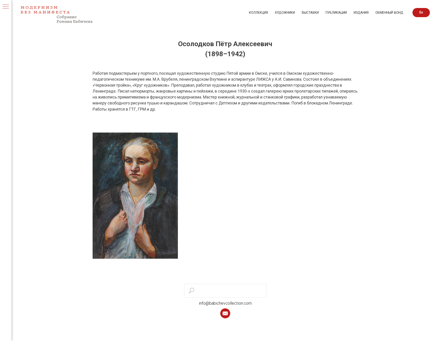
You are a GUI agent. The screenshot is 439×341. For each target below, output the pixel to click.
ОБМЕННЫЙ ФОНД (389, 12)
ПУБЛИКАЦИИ (336, 12)
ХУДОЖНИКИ (285, 12)
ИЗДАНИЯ (361, 12)
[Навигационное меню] (6, 7)
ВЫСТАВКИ (310, 12)
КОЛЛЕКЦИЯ (258, 12)
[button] (225, 313)
